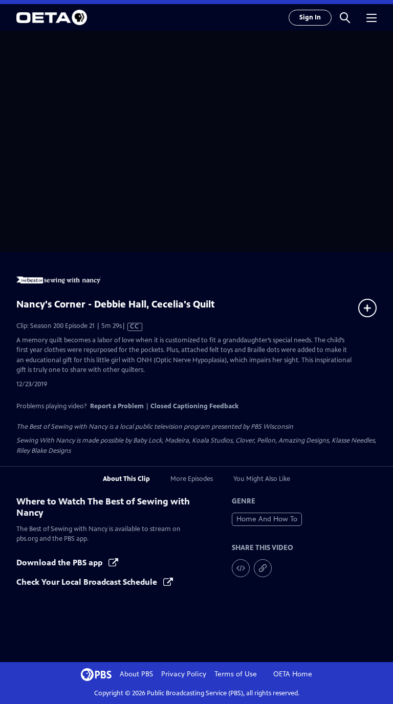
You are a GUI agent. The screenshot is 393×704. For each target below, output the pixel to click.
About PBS (136, 674)
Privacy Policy (183, 674)
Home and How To (266, 519)
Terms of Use (235, 674)
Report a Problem (117, 406)
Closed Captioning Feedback (194, 406)
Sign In (310, 17)
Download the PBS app (60, 562)
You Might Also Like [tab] (261, 479)
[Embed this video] (241, 568)
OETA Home (292, 674)
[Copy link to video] (263, 568)
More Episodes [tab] (191, 479)
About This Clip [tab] (126, 479)
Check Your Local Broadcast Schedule (87, 582)
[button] (345, 17)
